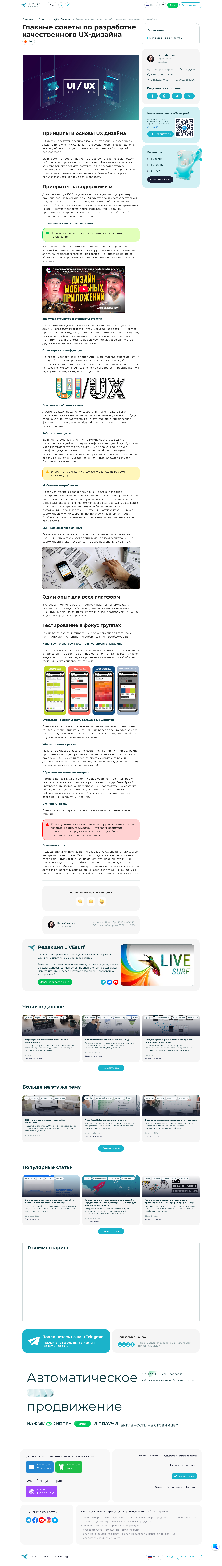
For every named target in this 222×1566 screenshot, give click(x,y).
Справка (141, 1456)
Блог (52, 5)
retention (89, 1098)
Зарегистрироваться (53, 982)
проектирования (162, 1018)
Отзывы (159, 1487)
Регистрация (189, 5)
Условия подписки (185, 1517)
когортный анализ (104, 1098)
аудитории (30, 1178)
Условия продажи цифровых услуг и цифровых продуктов (116, 1521)
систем (59, 1178)
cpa (63, 1018)
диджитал (149, 1098)
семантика (60, 1098)
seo (26, 1098)
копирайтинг (46, 1098)
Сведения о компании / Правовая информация (110, 1525)
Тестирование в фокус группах (166, 38)
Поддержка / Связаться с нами (180, 1456)
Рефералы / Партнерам (183, 1465)
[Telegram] (67, 5)
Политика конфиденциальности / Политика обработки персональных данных (128, 1534)
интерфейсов (179, 1018)
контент (34, 1098)
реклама (160, 1098)
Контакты (191, 1487)
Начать (82, 1424)
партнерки (40, 1018)
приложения (128, 1178)
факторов (183, 1178)
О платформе (174, 1487)
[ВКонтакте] (61, 5)
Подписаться (163, 134)
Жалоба (154, 1456)
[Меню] (163, 5)
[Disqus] (111, 1286)
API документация (184, 1476)
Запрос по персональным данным (102, 1517)
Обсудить (189, 69)
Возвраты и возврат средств (148, 1517)
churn (128, 1098)
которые (156, 1178)
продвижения (99, 1178)
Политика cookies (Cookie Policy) (100, 1538)
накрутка (49, 1178)
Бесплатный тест (160, 179)
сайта (40, 1178)
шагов (87, 1178)
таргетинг (171, 1098)
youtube (28, 1018)
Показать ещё (111, 1068)
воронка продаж (122, 1018)
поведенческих (170, 1178)
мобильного (114, 1178)
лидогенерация (105, 1018)
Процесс (149, 1018)
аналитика (183, 1098)
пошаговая (193, 1018)
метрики (119, 1098)
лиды (135, 1018)
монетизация (53, 1018)
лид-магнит (90, 1018)
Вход (172, 5)
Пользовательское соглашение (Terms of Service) (110, 1530)
